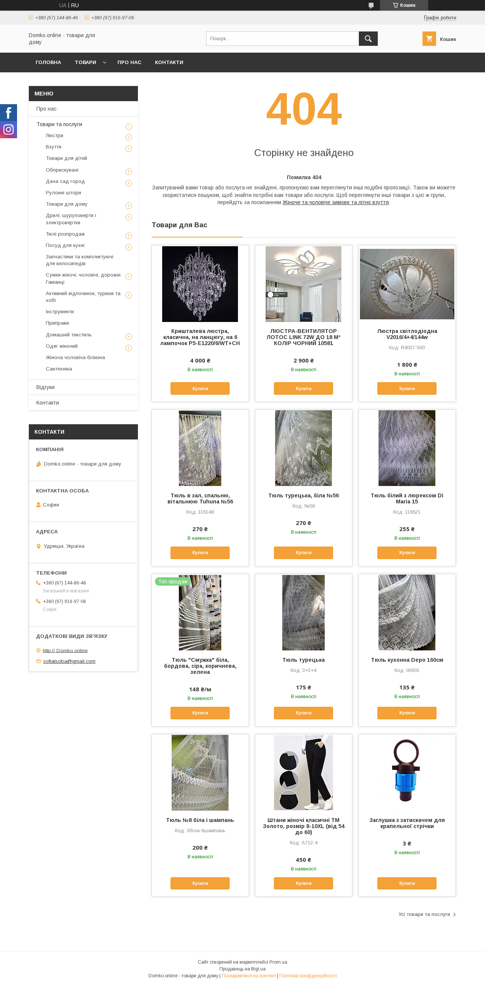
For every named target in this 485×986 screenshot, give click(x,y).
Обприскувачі (62, 170)
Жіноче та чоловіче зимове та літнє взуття (336, 202)
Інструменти (60, 311)
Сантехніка (59, 369)
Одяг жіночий (62, 346)
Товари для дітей (66, 158)
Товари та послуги (59, 124)
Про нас (129, 62)
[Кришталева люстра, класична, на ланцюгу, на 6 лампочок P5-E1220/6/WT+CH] (200, 283)
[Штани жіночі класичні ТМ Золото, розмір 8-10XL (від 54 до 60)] (303, 772)
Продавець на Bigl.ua (242, 969)
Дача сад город (65, 181)
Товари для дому (67, 204)
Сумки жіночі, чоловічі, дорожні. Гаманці (84, 278)
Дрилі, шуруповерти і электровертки (71, 219)
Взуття (53, 147)
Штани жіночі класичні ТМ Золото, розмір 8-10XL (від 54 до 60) (303, 826)
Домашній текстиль (69, 335)
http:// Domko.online (65, 650)
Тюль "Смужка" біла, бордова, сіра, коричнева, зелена (200, 666)
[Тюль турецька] (303, 612)
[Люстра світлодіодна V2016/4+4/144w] (407, 283)
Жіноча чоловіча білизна (75, 357)
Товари (85, 62)
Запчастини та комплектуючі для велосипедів (79, 260)
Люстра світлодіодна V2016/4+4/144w (407, 334)
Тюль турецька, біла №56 (303, 495)
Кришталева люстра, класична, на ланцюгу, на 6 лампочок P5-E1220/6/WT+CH (200, 337)
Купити (200, 388)
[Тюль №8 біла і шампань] (200, 772)
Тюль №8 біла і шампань (200, 820)
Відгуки (45, 387)
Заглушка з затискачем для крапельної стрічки (407, 823)
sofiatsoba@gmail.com (69, 661)
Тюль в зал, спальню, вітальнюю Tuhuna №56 (200, 498)
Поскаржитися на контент (249, 975)
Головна (48, 62)
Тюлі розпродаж (65, 234)
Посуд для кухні (65, 245)
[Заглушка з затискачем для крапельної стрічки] (407, 772)
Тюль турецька (303, 660)
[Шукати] (368, 38)
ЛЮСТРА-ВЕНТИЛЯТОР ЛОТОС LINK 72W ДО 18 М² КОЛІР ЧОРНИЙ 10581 (303, 337)
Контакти (169, 62)
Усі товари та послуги (424, 914)
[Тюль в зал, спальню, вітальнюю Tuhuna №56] (200, 448)
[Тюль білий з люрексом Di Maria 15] (407, 448)
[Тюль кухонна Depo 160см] (407, 612)
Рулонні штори (63, 192)
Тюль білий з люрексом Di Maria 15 (407, 498)
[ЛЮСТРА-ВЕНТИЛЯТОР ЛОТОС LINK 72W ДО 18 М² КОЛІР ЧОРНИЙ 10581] (303, 283)
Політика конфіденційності (308, 975)
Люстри (54, 135)
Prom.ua (278, 962)
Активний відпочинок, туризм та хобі (83, 297)
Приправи (57, 323)
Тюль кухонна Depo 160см (407, 660)
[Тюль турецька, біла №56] (303, 448)
